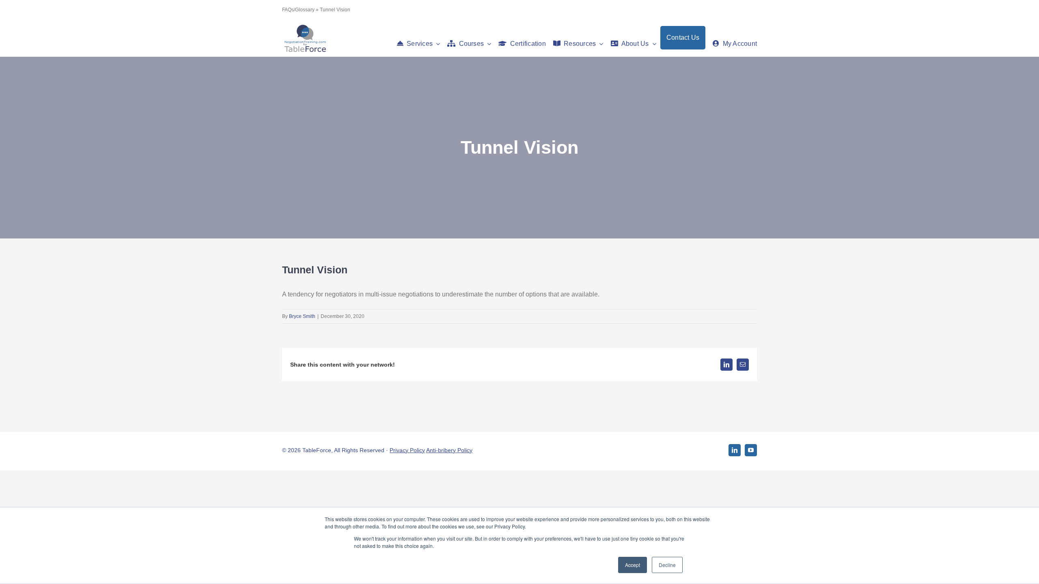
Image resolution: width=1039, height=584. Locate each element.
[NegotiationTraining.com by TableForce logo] (305, 26)
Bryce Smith (302, 316)
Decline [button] (667, 564)
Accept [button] (632, 564)
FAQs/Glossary (298, 10)
